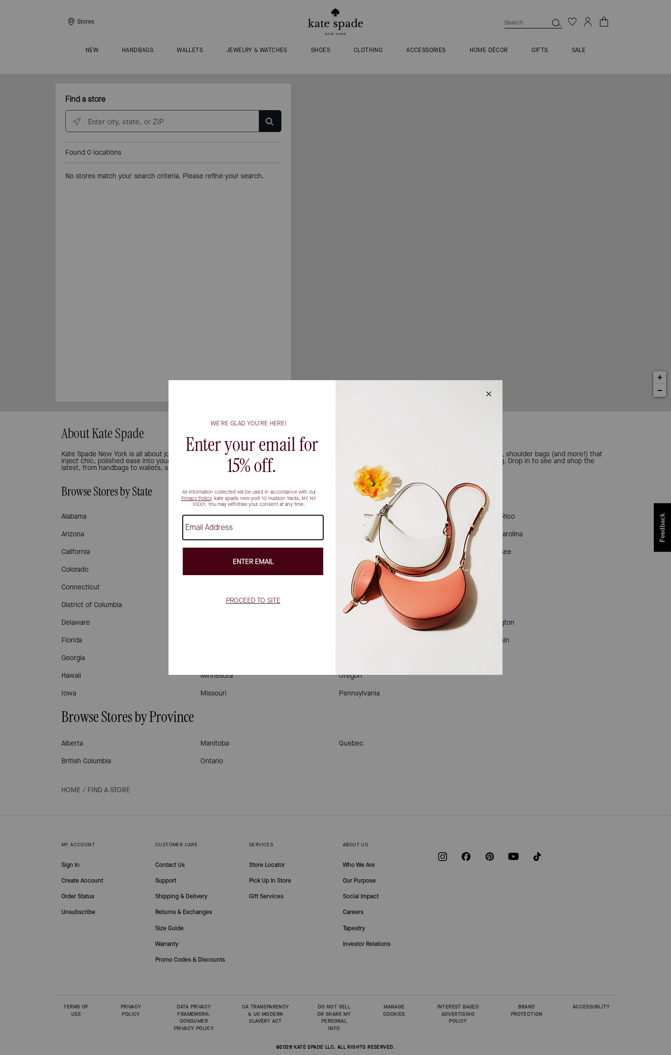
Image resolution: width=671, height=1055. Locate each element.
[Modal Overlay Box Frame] (335, 527)
